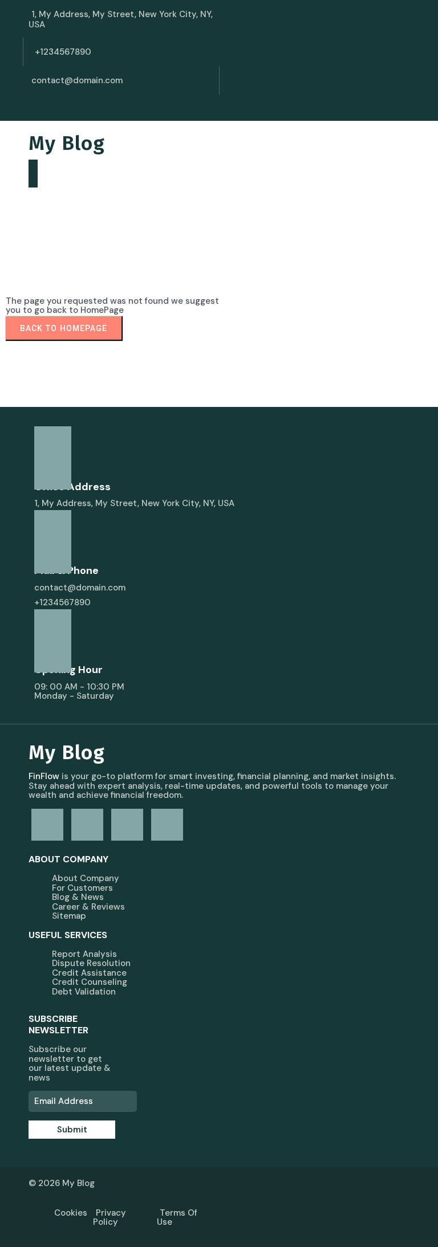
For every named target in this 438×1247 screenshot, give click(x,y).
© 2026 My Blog (62, 1183)
